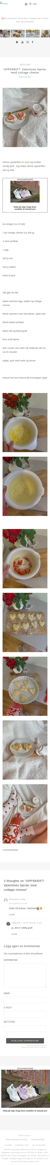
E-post (8, 1007)
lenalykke (16, 923)
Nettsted (9, 1021)
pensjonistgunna (17, 899)
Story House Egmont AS (28, 1161)
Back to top (24, 1135)
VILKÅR (8, 1145)
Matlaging (25, 77)
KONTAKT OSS (22, 1145)
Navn (7, 993)
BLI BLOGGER (39, 1145)
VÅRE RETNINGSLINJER (17, 1140)
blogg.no (29, 1158)
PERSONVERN (37, 1140)
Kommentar (10, 960)
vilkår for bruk (37, 1047)
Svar (12, 914)
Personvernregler (29, 1047)
